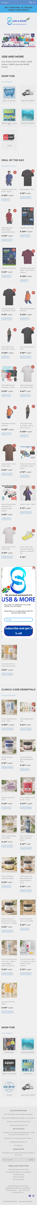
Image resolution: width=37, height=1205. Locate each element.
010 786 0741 (18, 1145)
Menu (6, 2)
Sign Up (31, 1160)
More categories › (7, 82)
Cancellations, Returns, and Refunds (18, 1172)
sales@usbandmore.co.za (18, 1142)
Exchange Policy (18, 1179)
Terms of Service (18, 1177)
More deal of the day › (9, 166)
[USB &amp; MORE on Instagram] (33, 1196)
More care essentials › (9, 695)
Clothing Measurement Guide (18, 1169)
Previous (3, 40)
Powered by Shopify (25, 1201)
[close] (35, 7)
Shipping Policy (18, 1174)
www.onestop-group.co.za (18, 1125)
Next (34, 40)
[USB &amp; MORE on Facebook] (30, 1196)
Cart (33, 2)
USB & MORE (12, 1201)
